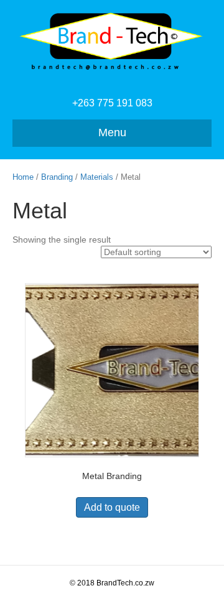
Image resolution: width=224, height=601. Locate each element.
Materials (96, 177)
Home (23, 177)
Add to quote (112, 507)
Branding (57, 177)
